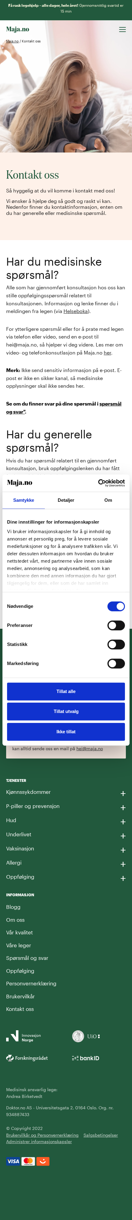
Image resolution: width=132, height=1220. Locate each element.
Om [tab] (108, 500)
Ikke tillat (66, 731)
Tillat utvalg (66, 711)
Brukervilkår (20, 996)
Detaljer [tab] (66, 500)
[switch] (116, 625)
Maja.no (12, 41)
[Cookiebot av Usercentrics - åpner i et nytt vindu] (98, 483)
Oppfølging (20, 971)
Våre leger (18, 945)
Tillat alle (66, 691)
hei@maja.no (89, 748)
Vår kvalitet (19, 932)
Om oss (15, 920)
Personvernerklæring (31, 983)
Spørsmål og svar (27, 958)
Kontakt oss (20, 1009)
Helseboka (76, 311)
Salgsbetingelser (100, 1135)
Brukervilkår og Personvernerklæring (42, 1135)
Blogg (13, 907)
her (107, 352)
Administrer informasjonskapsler (39, 1141)
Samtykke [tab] (23, 500)
